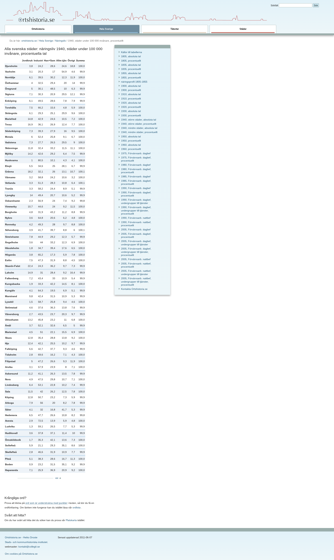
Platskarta (71, 520)
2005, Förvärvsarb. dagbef (135, 229)
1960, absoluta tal (131, 144)
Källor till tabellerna (131, 52)
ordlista (77, 507)
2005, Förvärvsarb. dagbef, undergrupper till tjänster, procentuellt (136, 251)
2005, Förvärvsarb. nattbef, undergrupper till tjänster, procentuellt (136, 281)
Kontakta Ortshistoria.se (134, 289)
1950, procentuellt (131, 140)
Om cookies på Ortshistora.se (21, 553)
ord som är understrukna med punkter (46, 503)
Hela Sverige (106, 29)
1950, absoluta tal (131, 136)
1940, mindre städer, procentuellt (139, 132)
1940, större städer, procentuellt (138, 123)
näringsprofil (134, 81)
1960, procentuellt (131, 149)
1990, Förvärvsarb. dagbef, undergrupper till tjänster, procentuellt (136, 210)
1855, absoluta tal (131, 73)
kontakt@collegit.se (29, 546)
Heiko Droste (30, 537)
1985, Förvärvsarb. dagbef (135, 176)
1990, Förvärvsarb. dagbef (135, 188)
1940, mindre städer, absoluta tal (139, 128)
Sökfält (274, 5)
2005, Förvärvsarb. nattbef (135, 259)
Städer (243, 29)
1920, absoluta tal (131, 102)
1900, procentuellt (131, 90)
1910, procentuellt (131, 98)
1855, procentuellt (131, 77)
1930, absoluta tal (131, 111)
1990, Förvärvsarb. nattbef (135, 217)
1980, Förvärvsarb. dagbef (135, 164)
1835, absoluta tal (131, 64)
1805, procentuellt (131, 60)
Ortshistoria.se (13, 537)
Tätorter (174, 29)
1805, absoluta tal (131, 56)
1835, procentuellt (131, 69)
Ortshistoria (38, 29)
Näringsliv (60, 40)
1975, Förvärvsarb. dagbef (135, 153)
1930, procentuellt (131, 115)
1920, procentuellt (131, 107)
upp (56, 478)
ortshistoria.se (29, 40)
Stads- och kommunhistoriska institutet (26, 542)
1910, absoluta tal (131, 94)
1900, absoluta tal (131, 85)
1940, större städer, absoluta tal (138, 119)
